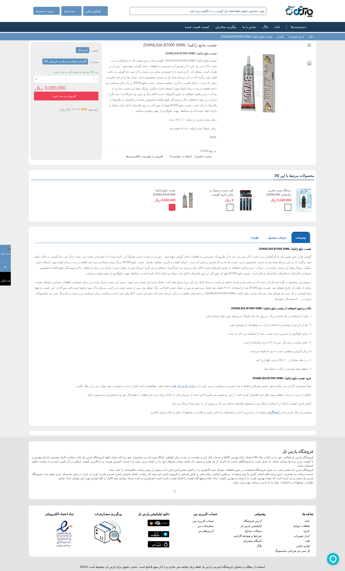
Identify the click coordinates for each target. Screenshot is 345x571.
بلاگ (265, 27)
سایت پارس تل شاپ (183, 386)
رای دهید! (93, 109)
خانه (277, 27)
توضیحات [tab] (300, 237)
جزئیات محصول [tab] (277, 237)
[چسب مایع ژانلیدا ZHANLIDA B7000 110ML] (187, 200)
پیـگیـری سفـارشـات (108, 514)
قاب (307, 540)
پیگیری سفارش (225, 27)
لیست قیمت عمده (197, 27)
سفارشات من (205, 525)
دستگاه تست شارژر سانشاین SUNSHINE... (277, 192)
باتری (306, 530)
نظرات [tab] (255, 237)
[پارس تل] (290, 11)
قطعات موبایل (301, 525)
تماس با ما (249, 27)
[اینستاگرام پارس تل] (159, 491)
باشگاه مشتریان (252, 540)
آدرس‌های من (206, 530)
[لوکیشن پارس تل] (174, 491)
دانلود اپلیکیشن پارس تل (154, 514)
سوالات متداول (253, 530)
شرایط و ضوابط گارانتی (247, 535)
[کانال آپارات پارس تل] (182, 491)
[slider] (79, 109)
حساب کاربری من (203, 520)
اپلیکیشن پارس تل (251, 525)
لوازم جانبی (303, 545)
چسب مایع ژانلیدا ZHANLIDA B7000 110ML (164, 194)
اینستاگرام (274, 412)
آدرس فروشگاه (253, 520)
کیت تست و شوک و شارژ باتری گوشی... (221, 192)
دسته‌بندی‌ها (298, 27)
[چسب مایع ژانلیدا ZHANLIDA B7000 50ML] (259, 123)
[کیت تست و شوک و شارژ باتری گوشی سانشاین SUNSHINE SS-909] (245, 200)
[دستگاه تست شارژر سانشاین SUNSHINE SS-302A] (303, 200)
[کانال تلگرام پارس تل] (167, 491)
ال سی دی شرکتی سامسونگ (292, 550)
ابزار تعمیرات (302, 535)
